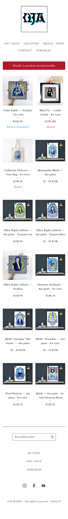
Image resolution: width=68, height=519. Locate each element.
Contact (25, 50)
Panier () (43, 50)
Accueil (34, 453)
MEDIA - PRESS (53, 43)
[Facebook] (34, 485)
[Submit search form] (52, 437)
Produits (12, 43)
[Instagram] (24, 485)
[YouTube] (43, 485)
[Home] (34, 19)
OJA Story (31, 43)
